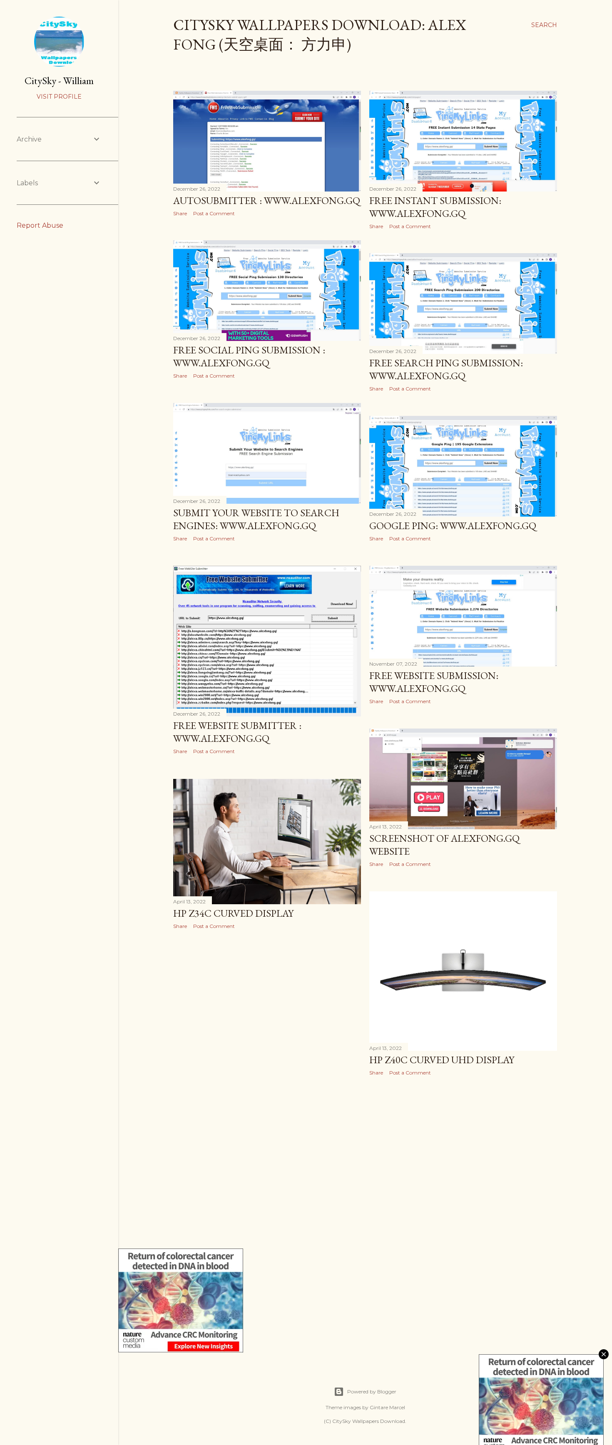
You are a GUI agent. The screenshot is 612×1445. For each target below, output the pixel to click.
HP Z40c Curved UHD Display (441, 1059)
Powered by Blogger (371, 1391)
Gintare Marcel (387, 1407)
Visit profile (59, 96)
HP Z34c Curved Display (233, 913)
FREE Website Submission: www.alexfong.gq (433, 682)
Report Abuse (40, 225)
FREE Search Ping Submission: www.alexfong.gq (446, 369)
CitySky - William (59, 80)
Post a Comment (214, 213)
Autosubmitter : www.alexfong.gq (266, 200)
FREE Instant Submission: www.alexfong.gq (435, 207)
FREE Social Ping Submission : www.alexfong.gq (249, 356)
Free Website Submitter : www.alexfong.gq (237, 732)
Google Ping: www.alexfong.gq (452, 525)
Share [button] (180, 213)
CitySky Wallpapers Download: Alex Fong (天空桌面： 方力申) (319, 34)
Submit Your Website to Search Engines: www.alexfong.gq (256, 519)
